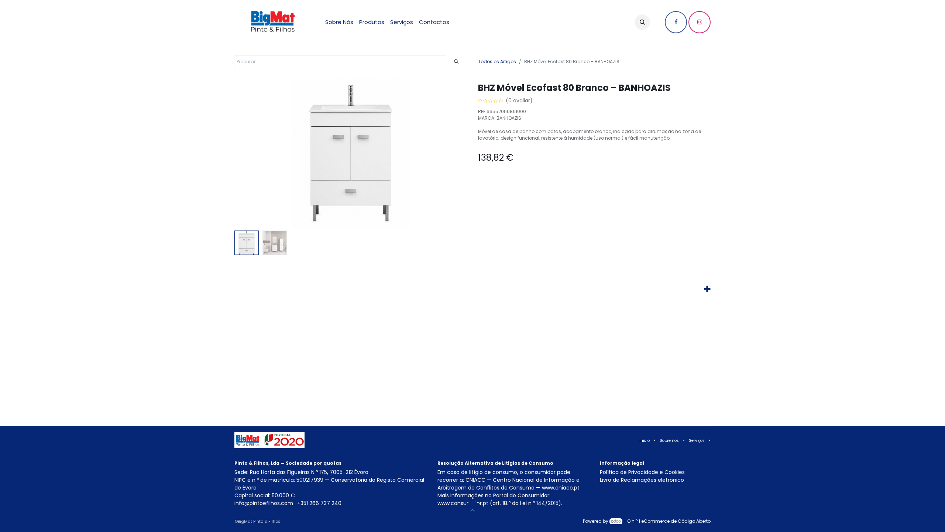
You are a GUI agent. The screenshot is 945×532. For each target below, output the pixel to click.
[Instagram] (699, 22)
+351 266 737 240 (319, 503)
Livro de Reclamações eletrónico (642, 480)
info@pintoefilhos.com (263, 503)
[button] (642, 22)
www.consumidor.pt (462, 503)
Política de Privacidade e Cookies (642, 472)
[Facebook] (676, 22)
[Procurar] (456, 61)
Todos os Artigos (497, 61)
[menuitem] (339, 22)
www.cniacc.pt (561, 487)
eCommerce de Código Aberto (676, 521)
